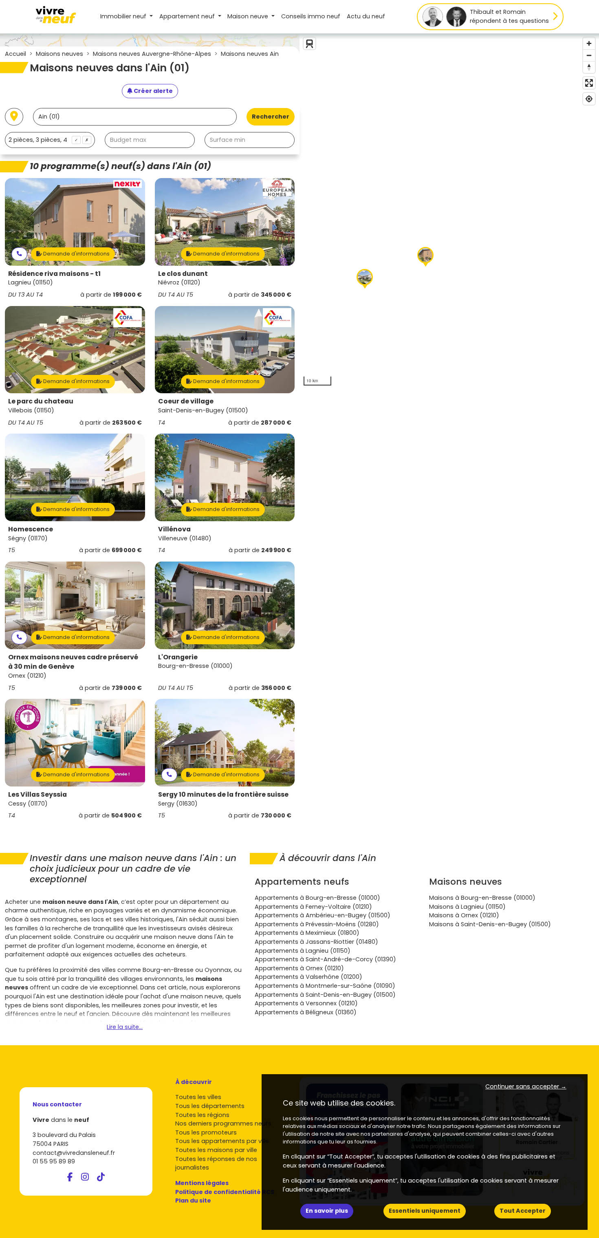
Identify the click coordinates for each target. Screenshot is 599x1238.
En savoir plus (327, 1211)
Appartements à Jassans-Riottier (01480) (316, 942)
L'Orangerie (178, 657)
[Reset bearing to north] (589, 67)
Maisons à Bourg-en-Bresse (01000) (482, 898)
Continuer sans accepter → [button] (525, 1086)
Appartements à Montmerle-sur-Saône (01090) (325, 986)
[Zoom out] (589, 55)
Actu (366, 16)
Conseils (310, 16)
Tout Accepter (523, 1211)
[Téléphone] (19, 254)
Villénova (174, 529)
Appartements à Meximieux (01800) (307, 933)
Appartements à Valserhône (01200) (308, 977)
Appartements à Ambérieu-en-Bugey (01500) (322, 915)
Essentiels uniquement (424, 1211)
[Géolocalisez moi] (14, 117)
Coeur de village (186, 401)
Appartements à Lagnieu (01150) (302, 951)
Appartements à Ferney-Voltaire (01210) (313, 907)
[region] (449, 211)
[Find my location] (589, 99)
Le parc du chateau (40, 401)
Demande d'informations (76, 253)
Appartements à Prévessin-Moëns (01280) (317, 924)
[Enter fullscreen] (589, 83)
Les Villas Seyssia (37, 794)
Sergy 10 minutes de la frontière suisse (223, 794)
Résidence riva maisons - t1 (54, 273)
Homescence (30, 529)
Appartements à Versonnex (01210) (306, 1003)
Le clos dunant (183, 273)
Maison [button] (247, 16)
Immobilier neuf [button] (124, 16)
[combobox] (50, 140)
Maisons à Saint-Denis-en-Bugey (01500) (490, 924)
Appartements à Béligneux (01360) (306, 1012)
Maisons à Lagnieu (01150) (467, 907)
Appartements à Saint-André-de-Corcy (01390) (325, 959)
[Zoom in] (589, 43)
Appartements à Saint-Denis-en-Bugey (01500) (325, 995)
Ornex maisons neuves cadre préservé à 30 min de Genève (73, 662)
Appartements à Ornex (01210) (299, 968)
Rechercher (270, 116)
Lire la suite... (125, 1027)
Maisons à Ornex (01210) (464, 915)
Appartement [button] (187, 16)
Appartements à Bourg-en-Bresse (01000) (317, 898)
